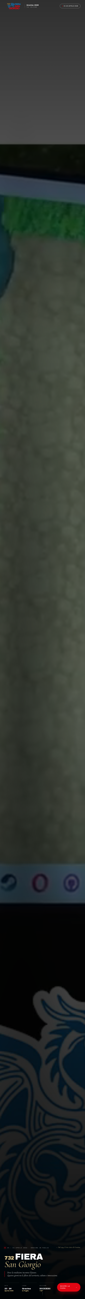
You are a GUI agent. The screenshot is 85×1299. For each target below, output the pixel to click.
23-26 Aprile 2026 (71, 6)
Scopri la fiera (68, 1287)
